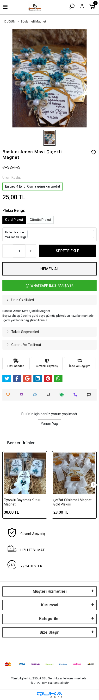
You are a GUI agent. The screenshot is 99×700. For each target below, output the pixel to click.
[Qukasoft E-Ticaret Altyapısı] (49, 695)
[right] (94, 484)
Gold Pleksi (14, 220)
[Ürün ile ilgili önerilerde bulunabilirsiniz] (90, 395)
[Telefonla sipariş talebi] (76, 395)
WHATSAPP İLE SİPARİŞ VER (52, 285)
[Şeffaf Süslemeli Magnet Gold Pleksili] (74, 473)
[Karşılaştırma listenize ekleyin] (49, 395)
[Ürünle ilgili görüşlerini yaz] (36, 395)
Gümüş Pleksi (40, 220)
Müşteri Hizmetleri (50, 591)
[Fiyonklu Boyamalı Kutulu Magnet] (25, 473)
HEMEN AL (49, 269)
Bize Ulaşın (49, 632)
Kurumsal (49, 605)
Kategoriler (49, 618)
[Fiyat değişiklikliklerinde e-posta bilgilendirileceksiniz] (63, 395)
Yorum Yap (49, 423)
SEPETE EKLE (67, 251)
